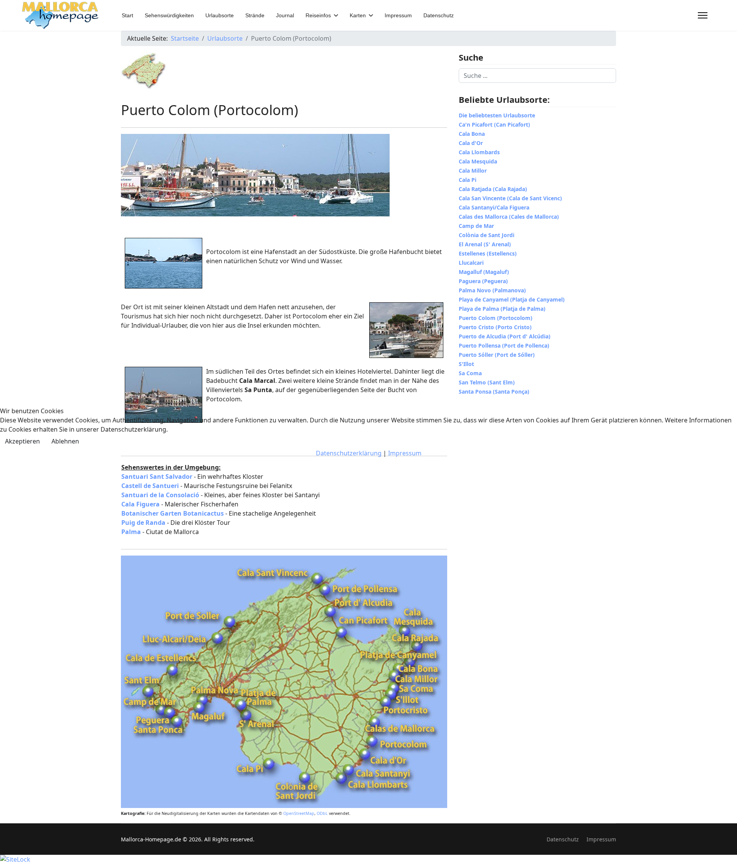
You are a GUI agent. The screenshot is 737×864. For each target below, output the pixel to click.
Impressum (404, 453)
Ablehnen (65, 441)
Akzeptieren (22, 441)
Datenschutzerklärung (349, 453)
